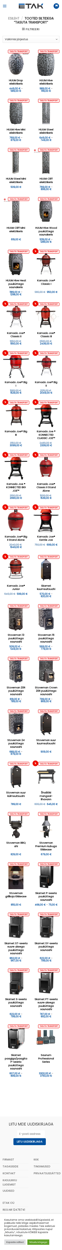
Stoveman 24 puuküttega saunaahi (16, 743)
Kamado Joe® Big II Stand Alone (16, 538)
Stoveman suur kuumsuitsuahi (46, 741)
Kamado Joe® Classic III (46, 334)
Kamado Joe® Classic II (16, 334)
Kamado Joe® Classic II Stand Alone (46, 487)
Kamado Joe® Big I (16, 384)
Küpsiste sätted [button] (15, 1242)
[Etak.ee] (31, 6)
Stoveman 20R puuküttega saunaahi (16, 691)
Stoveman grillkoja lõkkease (16, 894)
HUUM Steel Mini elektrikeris (16, 180)
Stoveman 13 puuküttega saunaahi (16, 638)
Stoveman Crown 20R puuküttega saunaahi (46, 691)
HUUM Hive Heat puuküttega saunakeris (16, 284)
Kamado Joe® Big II (46, 384)
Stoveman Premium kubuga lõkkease (46, 846)
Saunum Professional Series (46, 1058)
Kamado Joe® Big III (16, 433)
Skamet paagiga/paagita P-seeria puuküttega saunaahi (16, 1061)
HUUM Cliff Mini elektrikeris (16, 229)
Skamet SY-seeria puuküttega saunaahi (46, 947)
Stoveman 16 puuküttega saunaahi (46, 638)
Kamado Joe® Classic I (46, 282)
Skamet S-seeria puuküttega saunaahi (16, 1002)
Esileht (13, 18)
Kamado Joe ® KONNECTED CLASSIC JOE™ (46, 435)
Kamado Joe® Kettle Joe (46, 538)
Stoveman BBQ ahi (16, 844)
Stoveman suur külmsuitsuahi (16, 794)
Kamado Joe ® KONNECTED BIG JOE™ (16, 487)
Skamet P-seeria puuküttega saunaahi (46, 896)
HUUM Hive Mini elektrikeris (16, 131)
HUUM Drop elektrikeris (16, 82)
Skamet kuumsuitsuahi (46, 587)
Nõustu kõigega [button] (38, 1242)
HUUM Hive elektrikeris (46, 82)
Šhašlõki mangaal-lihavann (46, 796)
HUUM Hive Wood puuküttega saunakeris (46, 231)
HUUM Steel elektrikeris (46, 131)
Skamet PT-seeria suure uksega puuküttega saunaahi (46, 1004)
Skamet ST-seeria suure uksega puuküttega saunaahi (16, 948)
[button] (5, 6)
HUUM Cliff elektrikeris (46, 180)
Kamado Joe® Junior (16, 587)
